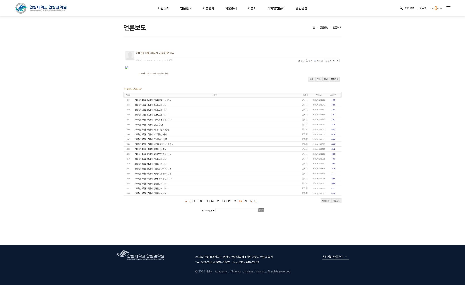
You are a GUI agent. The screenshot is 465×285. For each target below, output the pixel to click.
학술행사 (208, 8)
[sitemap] (448, 8)
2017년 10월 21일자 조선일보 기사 (151, 114)
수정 (311, 79)
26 (223, 201)
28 (235, 201)
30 (246, 201)
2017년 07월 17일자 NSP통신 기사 (151, 134)
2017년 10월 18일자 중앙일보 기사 (151, 105)
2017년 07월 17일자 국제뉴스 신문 (151, 139)
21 (195, 201)
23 (206, 201)
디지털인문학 (276, 8)
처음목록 (325, 201)
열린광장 (301, 8)
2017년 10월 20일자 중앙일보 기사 (151, 110)
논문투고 (421, 8)
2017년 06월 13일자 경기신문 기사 (151, 149)
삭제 (325, 79)
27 (229, 201)
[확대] (334, 60)
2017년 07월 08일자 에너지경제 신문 (152, 129)
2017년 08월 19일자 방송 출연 (149, 124)
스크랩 (320, 60)
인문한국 (186, 8)
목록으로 (334, 79)
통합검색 (409, 8)
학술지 (252, 8)
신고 (302, 60)
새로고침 (336, 201)
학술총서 (231, 8)
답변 (318, 79)
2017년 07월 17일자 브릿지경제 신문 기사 (154, 144)
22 (201, 201)
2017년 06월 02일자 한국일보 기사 (151, 159)
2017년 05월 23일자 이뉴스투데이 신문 (153, 169)
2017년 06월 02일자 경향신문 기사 (151, 164)
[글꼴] (328, 60)
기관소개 (163, 8)
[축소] (338, 60)
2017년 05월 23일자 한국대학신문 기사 (153, 178)
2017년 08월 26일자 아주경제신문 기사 (153, 119)
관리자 (305, 100)
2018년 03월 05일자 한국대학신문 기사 (153, 100)
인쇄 (311, 60)
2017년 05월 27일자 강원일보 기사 (151, 193)
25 (218, 201)
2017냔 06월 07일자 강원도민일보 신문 (153, 154)
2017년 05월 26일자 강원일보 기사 (151, 188)
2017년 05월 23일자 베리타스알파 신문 (153, 173)
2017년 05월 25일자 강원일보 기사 (151, 183)
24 (212, 201)
